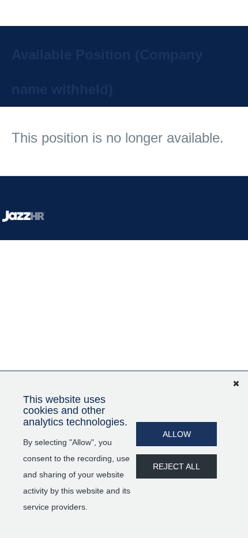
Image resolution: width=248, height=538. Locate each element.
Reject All (176, 466)
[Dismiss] (236, 383)
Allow (177, 434)
